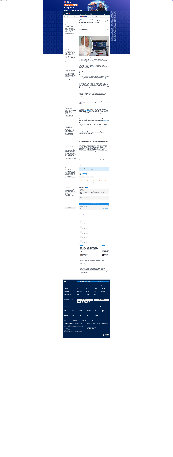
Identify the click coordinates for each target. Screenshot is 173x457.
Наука (87, 292)
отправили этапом (88, 110)
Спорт (102, 285)
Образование (88, 295)
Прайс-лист (66, 287)
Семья (95, 295)
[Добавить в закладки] (105, 29)
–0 (107, 195)
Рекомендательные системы (90, 328)
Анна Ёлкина (84, 173)
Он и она (95, 285)
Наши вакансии (66, 291)
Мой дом (87, 291)
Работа (95, 291)
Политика (95, 288)
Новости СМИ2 (82, 214)
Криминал (87, 287)
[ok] (82, 302)
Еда (77, 292)
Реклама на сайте (67, 285)
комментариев (84, 29)
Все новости (70, 20)
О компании (66, 288)
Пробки (86, 14)
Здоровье (78, 295)
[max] (85, 302)
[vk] (80, 302)
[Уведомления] (106, 14)
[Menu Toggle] (64, 14)
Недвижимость (88, 294)
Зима (87, 285)
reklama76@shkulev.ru (105, 323)
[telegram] (78, 302)
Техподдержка (66, 292)
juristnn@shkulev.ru (66, 332)
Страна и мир (103, 288)
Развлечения (96, 292)
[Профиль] (108, 14)
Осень (95, 287)
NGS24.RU (93, 66)
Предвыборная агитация (68, 294)
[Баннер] (83, 16)
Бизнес (78, 287)
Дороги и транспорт (80, 291)
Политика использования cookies (91, 327)
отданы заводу (105, 120)
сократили (94, 80)
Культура (87, 288)
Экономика (103, 291)
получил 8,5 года (104, 78)
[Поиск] (104, 14)
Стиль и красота (103, 287)
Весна (78, 288)
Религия (95, 294)
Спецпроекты (103, 292)
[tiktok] (89, 302)
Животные (78, 294)
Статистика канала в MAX (68, 295)
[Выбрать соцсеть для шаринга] (108, 29)
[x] (87, 302)
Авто (78, 285)
